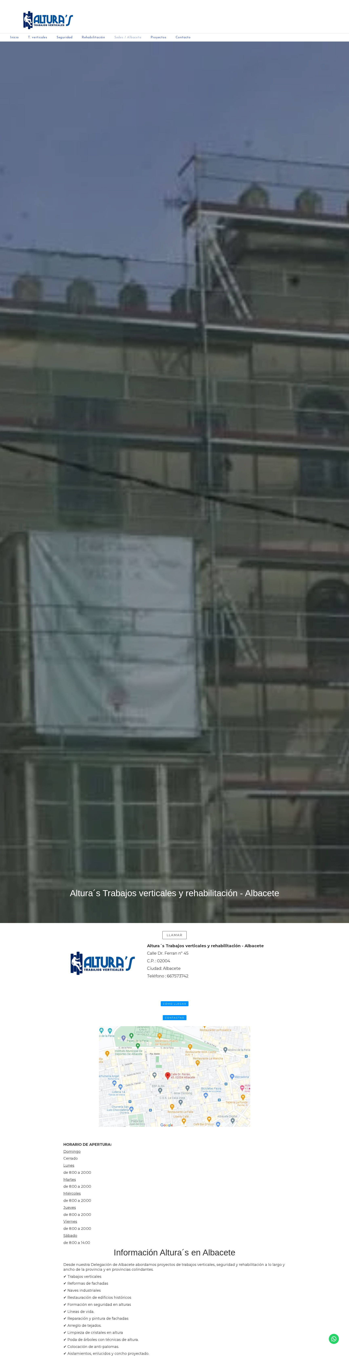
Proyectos (158, 37)
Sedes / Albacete (127, 37)
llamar (174, 935)
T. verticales (37, 37)
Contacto (183, 37)
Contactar (174, 1017)
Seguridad (65, 37)
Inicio (14, 37)
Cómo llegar (174, 1003)
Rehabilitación (93, 37)
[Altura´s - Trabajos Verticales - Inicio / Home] (174, 16)
